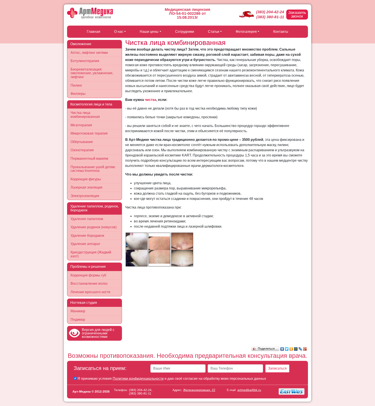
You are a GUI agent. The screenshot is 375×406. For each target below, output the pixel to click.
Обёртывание (82, 142)
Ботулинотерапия (85, 61)
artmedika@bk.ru (249, 390)
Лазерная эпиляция (86, 187)
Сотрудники (184, 31)
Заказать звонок (297, 14)
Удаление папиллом (87, 219)
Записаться (277, 368)
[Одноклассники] (291, 348)
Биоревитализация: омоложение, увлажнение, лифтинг (92, 73)
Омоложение (80, 44)
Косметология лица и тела (91, 104)
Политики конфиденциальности (138, 378)
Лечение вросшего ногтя (90, 292)
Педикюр (78, 319)
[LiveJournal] (300, 348)
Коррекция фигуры (86, 179)
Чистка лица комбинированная (85, 114)
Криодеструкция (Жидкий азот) (91, 254)
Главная (93, 31)
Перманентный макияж (89, 158)
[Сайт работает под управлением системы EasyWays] (292, 391)
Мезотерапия (81, 125)
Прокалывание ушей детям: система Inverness (93, 169)
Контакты (280, 31)
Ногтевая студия (83, 302)
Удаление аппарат (85, 244)
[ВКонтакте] (282, 348)
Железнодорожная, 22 (199, 390)
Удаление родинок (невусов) (94, 227)
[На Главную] (90, 13)
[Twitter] (287, 348)
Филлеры (78, 93)
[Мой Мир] (296, 348)
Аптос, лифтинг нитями (89, 52)
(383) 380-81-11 (270, 17)
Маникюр (78, 311)
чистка (150, 100)
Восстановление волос (89, 283)
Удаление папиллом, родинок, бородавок (94, 208)
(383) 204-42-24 (270, 12)
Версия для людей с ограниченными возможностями (98, 333)
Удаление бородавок (87, 235)
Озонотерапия (82, 150)
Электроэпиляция (85, 196)
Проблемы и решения (88, 266)
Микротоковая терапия (89, 133)
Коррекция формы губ (88, 275)
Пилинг (76, 85)
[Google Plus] (305, 348)
